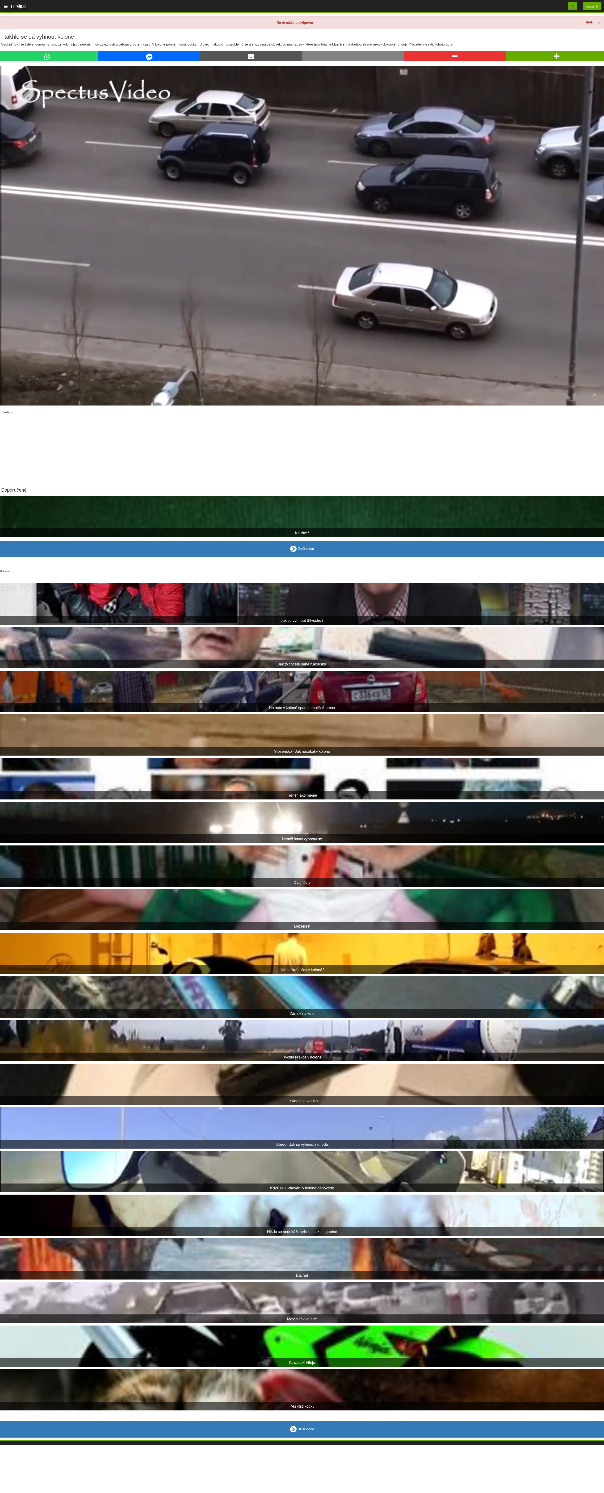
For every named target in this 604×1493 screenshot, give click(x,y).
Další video (305, 548)
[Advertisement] (141, 447)
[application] (302, 236)
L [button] (572, 6)
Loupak (18, 6)
